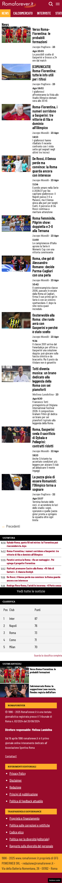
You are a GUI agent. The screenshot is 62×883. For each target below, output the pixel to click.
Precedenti (11, 526)
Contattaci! (11, 756)
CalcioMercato (23, 13)
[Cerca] (51, 4)
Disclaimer (15, 780)
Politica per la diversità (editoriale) (29, 839)
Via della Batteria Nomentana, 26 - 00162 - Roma (29, 868)
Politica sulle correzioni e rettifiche (29, 825)
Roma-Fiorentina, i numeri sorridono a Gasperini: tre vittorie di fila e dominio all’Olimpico (33, 552)
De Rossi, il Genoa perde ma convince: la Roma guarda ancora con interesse (33, 578)
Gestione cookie (54, 880)
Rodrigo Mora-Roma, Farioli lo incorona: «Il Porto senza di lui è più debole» (34, 587)
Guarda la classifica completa (48, 655)
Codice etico (16, 832)
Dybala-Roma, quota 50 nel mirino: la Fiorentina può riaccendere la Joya (32, 544)
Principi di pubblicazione (23, 794)
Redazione (15, 787)
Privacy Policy (17, 773)
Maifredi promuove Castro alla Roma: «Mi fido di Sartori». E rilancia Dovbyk (30, 570)
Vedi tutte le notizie (31, 591)
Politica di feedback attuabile (26, 801)
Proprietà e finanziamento (24, 818)
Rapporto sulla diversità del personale (31, 846)
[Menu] (58, 4)
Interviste (44, 13)
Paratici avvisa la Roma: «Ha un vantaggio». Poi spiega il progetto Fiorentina (30, 561)
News (5, 13)
